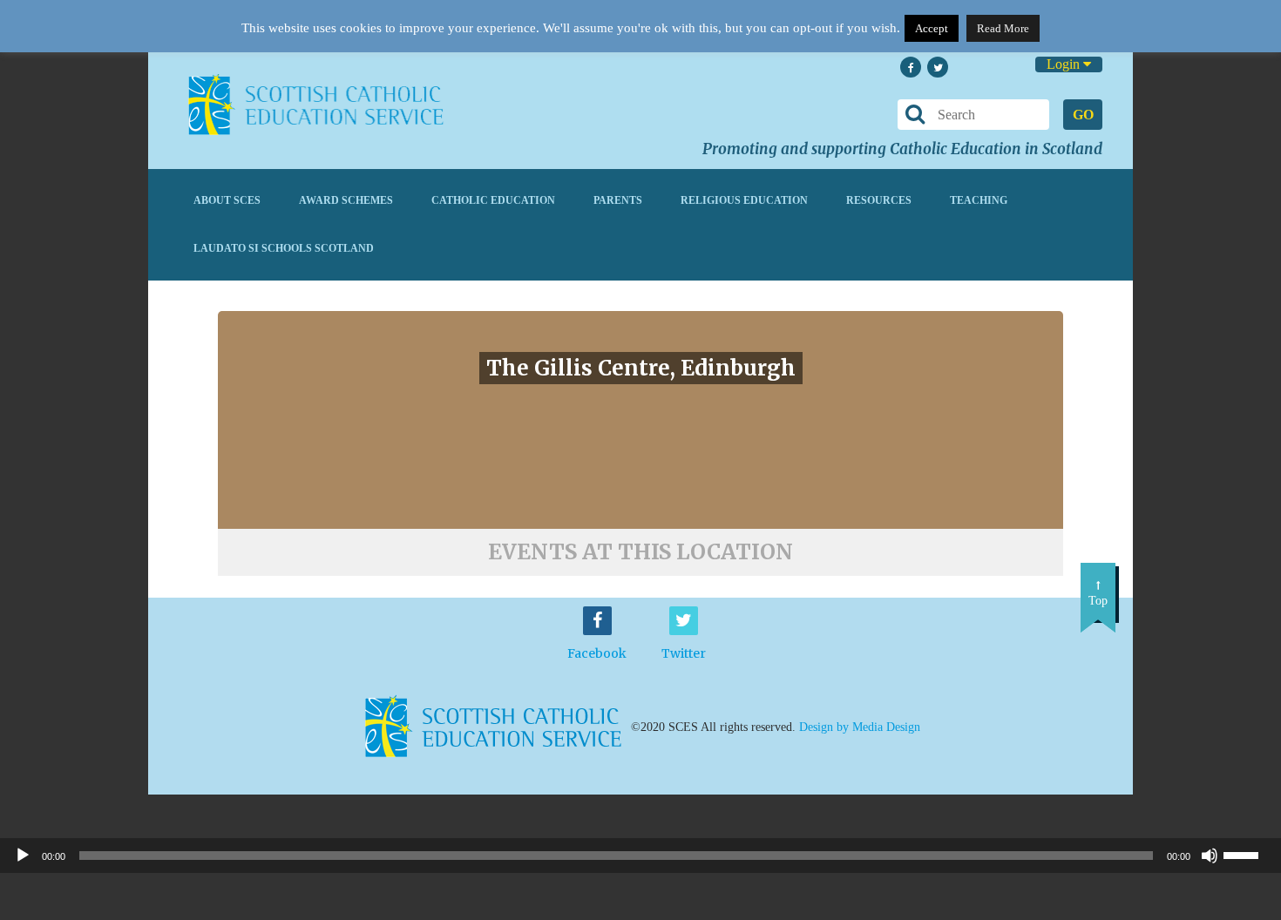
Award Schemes (346, 200)
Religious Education (744, 200)
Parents (617, 200)
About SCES (227, 200)
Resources (879, 200)
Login (1065, 64)
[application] (640, 855)
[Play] (22, 855)
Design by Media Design (859, 726)
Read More (1003, 28)
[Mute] (1209, 855)
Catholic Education (493, 200)
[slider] (1247, 853)
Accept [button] (931, 28)
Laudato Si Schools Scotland (283, 248)
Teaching (978, 200)
